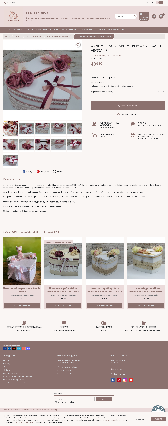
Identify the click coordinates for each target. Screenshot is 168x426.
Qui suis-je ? (8, 370)
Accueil (7, 36)
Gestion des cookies (64, 370)
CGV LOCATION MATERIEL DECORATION (18, 376)
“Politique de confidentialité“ (23, 422)
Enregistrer (44, 171)
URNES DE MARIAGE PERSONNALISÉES (59, 36)
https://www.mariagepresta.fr (14, 380)
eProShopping (52, 410)
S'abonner (104, 399)
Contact (150, 3)
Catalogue (7, 364)
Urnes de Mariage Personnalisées (106, 55)
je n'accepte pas (138, 419)
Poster (59, 171)
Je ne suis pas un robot (66, 402)
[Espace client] (154, 16)
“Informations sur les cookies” (114, 420)
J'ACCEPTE (158, 419)
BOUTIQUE (18, 36)
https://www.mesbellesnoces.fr (15, 383)
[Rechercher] (135, 16)
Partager (29, 171)
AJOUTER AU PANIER (127, 105)
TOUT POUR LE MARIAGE (34, 36)
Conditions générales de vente (14, 373)
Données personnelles (65, 374)
